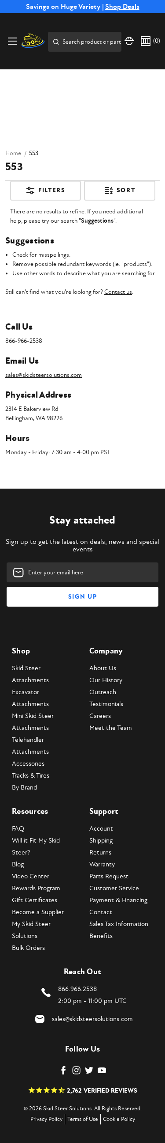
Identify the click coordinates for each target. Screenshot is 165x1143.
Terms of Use (82, 1119)
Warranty (102, 864)
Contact (100, 912)
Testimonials (106, 704)
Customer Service (114, 888)
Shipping (101, 840)
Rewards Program (36, 888)
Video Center (30, 876)
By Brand (24, 787)
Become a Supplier (38, 912)
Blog (18, 864)
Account (101, 828)
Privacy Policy (46, 1119)
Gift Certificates (34, 900)
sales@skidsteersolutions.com (43, 375)
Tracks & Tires (30, 775)
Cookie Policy (119, 1119)
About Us (102, 668)
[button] (45, 194)
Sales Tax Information (118, 924)
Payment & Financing (118, 900)
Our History (105, 680)
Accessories (28, 763)
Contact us (118, 292)
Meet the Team (110, 728)
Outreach (102, 692)
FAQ (18, 828)
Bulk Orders (28, 948)
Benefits (101, 936)
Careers (100, 716)
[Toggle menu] (12, 41)
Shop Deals (122, 6)
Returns (100, 852)
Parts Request (108, 876)
